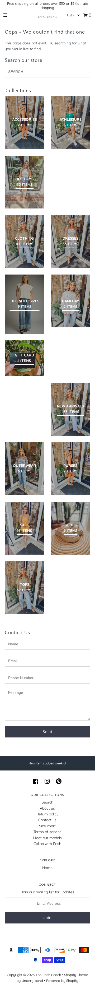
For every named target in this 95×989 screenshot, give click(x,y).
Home (47, 867)
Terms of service (47, 831)
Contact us (47, 820)
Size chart (47, 826)
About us (47, 808)
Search (47, 802)
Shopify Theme (76, 975)
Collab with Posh (47, 843)
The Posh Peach (48, 975)
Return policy (47, 814)
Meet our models (47, 837)
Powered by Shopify (62, 980)
